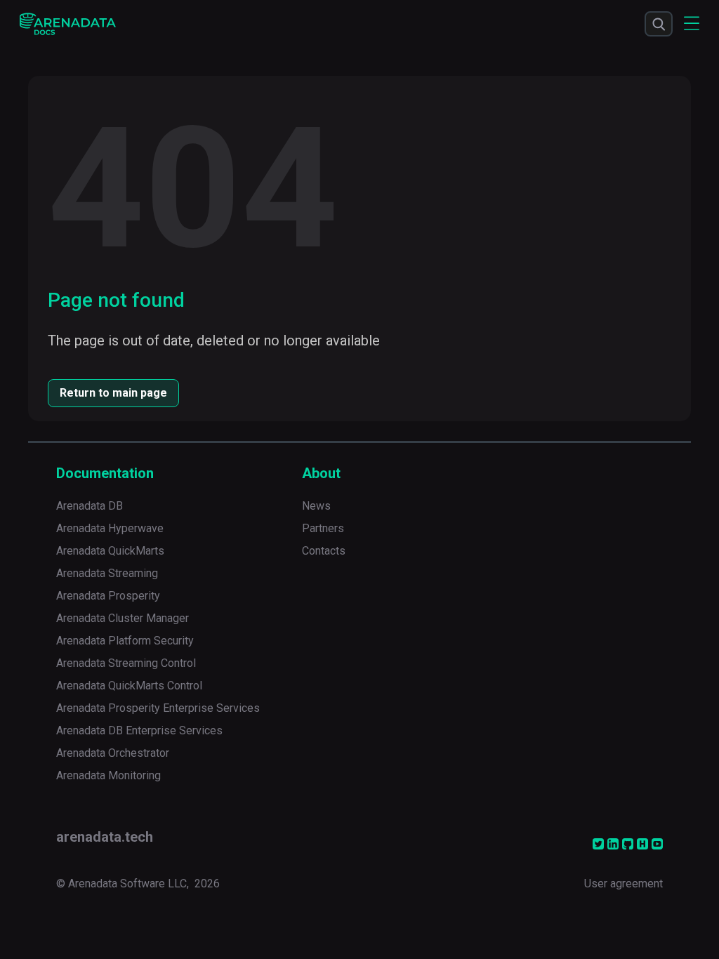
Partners (323, 528)
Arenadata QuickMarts (110, 550)
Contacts (323, 550)
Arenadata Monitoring (108, 775)
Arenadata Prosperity (108, 595)
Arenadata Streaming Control (126, 663)
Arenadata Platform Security (125, 640)
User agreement (623, 883)
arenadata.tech (104, 836)
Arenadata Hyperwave (110, 528)
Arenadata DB (89, 505)
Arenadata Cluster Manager (122, 618)
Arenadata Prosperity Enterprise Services (158, 708)
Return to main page (113, 392)
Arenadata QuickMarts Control (129, 685)
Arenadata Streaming (107, 573)
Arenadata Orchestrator (112, 753)
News (316, 505)
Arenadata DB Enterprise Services (139, 730)
